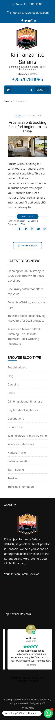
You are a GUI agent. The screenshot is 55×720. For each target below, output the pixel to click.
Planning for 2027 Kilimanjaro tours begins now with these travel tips (26, 275)
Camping (13, 384)
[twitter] (24, 18)
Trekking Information (21, 486)
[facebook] (21, 18)
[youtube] (27, 18)
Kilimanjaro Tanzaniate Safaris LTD (33, 699)
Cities (11, 393)
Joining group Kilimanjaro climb (27, 435)
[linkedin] (33, 18)
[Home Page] (8, 89)
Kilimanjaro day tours (21, 444)
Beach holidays (17, 367)
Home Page (16, 712)
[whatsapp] (44, 228)
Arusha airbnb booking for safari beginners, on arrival (27, 127)
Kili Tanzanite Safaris (27, 58)
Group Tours (15, 427)
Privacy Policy (27, 708)
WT (43, 703)
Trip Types (25, 714)
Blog (18, 115)
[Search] (31, 90)
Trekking (13, 478)
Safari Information (19, 461)
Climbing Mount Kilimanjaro (25, 401)
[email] (38, 228)
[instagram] (30, 18)
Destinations (16, 418)
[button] (48, 713)
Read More (28, 216)
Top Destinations (36, 712)
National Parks (17, 452)
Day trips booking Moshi (23, 410)
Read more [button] (27, 664)
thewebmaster (17, 220)
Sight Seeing (16, 469)
